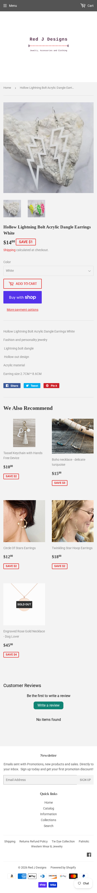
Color (7, 262)
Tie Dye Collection (63, 841)
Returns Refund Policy (33, 841)
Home (7, 87)
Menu (13, 5)
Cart (90, 5)
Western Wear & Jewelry (46, 846)
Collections (48, 820)
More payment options (22, 309)
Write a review (48, 705)
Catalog (48, 808)
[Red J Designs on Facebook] (89, 855)
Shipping (9, 250)
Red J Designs (37, 867)
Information (48, 814)
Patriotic (84, 841)
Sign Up (85, 780)
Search (48, 826)
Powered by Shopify (63, 867)
